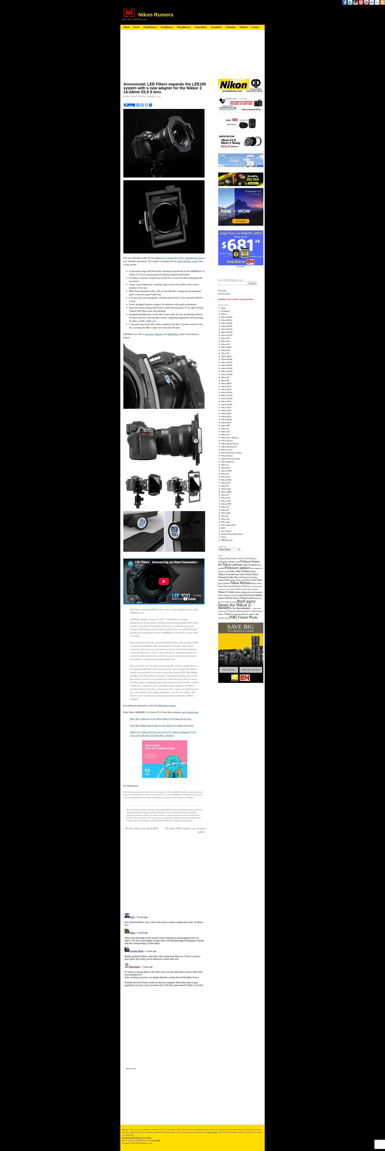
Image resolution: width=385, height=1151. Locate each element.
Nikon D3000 (226, 317)
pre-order (238, 595)
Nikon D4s (225, 350)
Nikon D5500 (226, 371)
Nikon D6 (225, 380)
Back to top (131, 1068)
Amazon (158, 334)
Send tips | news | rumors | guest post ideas (235, 299)
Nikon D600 (226, 383)
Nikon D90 (225, 425)
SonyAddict (216, 27)
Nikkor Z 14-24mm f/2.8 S (167, 257)
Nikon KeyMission (229, 446)
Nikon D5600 (226, 374)
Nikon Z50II (226, 479)
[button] (240, 653)
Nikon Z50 (225, 476)
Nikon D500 (226, 356)
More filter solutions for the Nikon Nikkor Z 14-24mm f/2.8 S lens (160, 718)
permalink (147, 797)
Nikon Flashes (227, 440)
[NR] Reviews (227, 540)
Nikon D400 (226, 347)
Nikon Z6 (225, 485)
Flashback (225, 311)
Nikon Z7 (225, 494)
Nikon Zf (225, 516)
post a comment (187, 797)
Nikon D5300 (226, 368)
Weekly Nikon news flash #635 (140, 828)
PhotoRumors (150, 27)
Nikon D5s (225, 377)
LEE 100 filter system (188, 261)
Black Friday (231, 558)
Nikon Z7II (225, 500)
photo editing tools (226, 595)
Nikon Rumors (155, 14)
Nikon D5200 (226, 365)
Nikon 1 (224, 314)
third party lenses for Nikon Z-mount (237, 604)
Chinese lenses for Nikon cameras (239, 563)
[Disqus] (164, 949)
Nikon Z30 (225, 467)
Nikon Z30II (226, 470)
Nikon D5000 (226, 359)
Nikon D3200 (226, 326)
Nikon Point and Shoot (230, 458)
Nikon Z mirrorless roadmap (247, 589)
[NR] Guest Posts (243, 617)
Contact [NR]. (155, 1140)
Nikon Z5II (225, 482)
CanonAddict (201, 27)
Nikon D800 (226, 413)
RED (223, 528)
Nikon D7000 (226, 392)
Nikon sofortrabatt (229, 586)
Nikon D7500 (226, 404)
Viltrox (228, 614)
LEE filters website (167, 705)
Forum (136, 27)
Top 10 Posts (226, 531)
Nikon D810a (226, 419)
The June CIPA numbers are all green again (185, 829)
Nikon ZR (225, 522)
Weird (223, 537)
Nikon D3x (225, 341)
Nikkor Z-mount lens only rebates (235, 574)
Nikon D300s (226, 320)
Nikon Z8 (225, 507)
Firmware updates (238, 567)
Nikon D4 (225, 344)
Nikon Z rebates (226, 592)
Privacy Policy (213, 1132)
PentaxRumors (184, 27)
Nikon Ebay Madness (230, 437)
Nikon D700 (226, 389)
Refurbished (249, 595)
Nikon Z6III (226, 491)
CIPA (245, 564)
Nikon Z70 (225, 497)
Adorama (149, 334)
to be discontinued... (241, 608)
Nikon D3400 (226, 332)
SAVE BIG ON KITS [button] (250, 670)
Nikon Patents (227, 455)
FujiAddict (230, 27)
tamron (221, 598)
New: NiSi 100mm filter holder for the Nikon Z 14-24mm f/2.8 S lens (162, 725)
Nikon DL (225, 434)
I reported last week (194, 257)
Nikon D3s (225, 338)
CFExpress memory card (229, 561)
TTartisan (231, 611)
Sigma (258, 595)
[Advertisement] (164, 58)
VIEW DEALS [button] (228, 670)
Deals (223, 308)
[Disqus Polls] (164, 874)
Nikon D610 (226, 386)
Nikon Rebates (241, 582)
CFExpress (252, 558)
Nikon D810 (226, 416)
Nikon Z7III (226, 503)
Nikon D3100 (226, 323)
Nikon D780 (226, 410)
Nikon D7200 (226, 398)
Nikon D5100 (226, 362)
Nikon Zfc (225, 519)
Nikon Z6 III (242, 586)
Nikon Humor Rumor (229, 443)
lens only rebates (240, 571)
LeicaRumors (167, 27)
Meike (253, 571)
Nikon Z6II (225, 488)
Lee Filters (168, 792)
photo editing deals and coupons (249, 592)
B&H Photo (173, 334)
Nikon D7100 (226, 395)
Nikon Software (227, 461)
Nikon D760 (226, 407)
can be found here (189, 712)
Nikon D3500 (226, 335)
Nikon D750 (226, 401)
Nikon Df (225, 428)
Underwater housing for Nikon (246, 611)
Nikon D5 (225, 353)
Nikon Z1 (225, 464)
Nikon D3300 (226, 329)
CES (246, 558)
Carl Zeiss (240, 558)
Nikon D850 (226, 422)
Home (126, 27)
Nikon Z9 (225, 510)
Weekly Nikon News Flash (232, 534)
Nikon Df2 (225, 431)
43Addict (243, 27)
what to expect (248, 614)
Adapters (222, 558)
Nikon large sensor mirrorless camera (240, 579)
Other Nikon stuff (228, 525)
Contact (255, 27)
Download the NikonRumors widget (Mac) (137, 1137)
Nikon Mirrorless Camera (231, 452)
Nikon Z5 (225, 473)
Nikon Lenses (148, 792)
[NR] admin (131, 96)
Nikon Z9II (225, 513)
